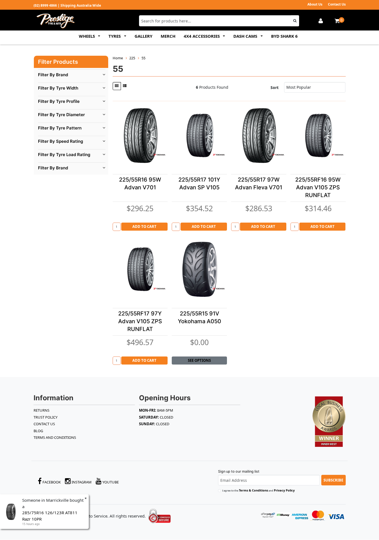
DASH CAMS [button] (245, 36)
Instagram (81, 482)
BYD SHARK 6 (284, 36)
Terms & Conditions (253, 490)
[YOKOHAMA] (159, 155)
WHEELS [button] (87, 36)
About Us (314, 4)
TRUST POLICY (45, 417)
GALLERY (143, 36)
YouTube (110, 482)
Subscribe (333, 480)
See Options (199, 360)
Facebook (51, 482)
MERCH (168, 36)
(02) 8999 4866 (45, 5)
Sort (275, 87)
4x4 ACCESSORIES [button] (202, 36)
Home (118, 57)
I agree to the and (258, 490)
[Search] (295, 20)
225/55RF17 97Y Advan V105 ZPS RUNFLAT (140, 321)
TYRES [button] (115, 36)
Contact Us (337, 4)
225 (132, 57)
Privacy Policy (284, 490)
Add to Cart (144, 226)
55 (143, 57)
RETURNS (41, 410)
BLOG (38, 430)
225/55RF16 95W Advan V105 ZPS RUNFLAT (318, 187)
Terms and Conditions (55, 437)
